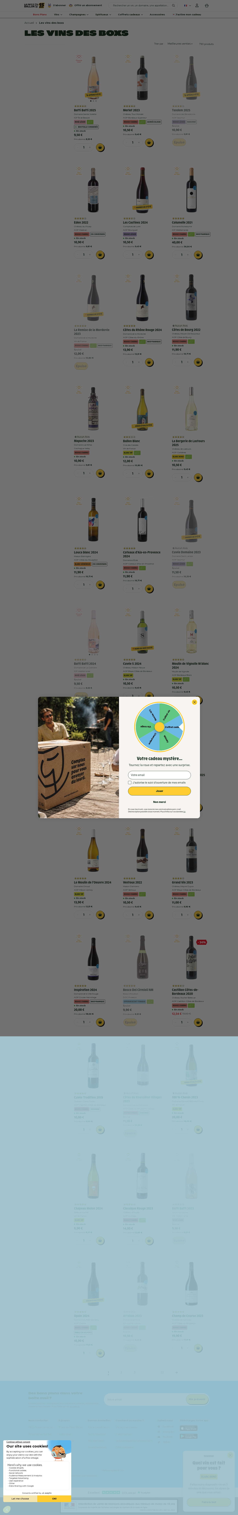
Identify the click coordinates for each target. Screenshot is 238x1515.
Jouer (159, 791)
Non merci (159, 802)
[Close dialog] (194, 702)
